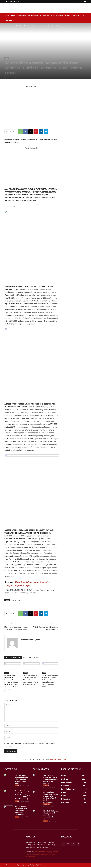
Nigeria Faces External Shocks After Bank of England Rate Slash (21, 779)
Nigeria (13, 600)
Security (68, 15)
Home (7, 15)
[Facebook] (74, 1)
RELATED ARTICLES (13, 658)
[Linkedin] (41, 131)
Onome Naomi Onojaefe (14, 78)
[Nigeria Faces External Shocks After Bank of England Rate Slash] (8, 777)
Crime (12, 26)
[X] (81, 1)
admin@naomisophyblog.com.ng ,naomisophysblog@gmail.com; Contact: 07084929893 (42, 854)
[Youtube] (85, 1)
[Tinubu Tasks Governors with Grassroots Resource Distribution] (8, 809)
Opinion (46, 785)
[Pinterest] (36, 131)
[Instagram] (77, 1)
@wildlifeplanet (59, 760)
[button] (84, 15)
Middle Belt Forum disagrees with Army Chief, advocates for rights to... (50, 815)
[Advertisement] (60, 8)
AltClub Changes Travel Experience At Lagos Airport (45, 628)
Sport (75, 15)
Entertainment (33, 15)
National (46, 804)
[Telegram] (46, 131)
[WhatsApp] (20, 131)
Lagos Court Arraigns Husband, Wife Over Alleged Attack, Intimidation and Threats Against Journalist (31, 680)
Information (47, 15)
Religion (58, 15)
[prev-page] (5, 691)
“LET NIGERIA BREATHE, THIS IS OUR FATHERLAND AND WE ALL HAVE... (50, 779)
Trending (8, 21)
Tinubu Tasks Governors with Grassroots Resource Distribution (21, 810)
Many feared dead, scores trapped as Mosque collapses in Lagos (16, 628)
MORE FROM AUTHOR (31, 658)
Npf (19, 600)
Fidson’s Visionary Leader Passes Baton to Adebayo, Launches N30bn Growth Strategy (22, 795)
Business (21, 15)
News (13, 15)
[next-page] (9, 691)
